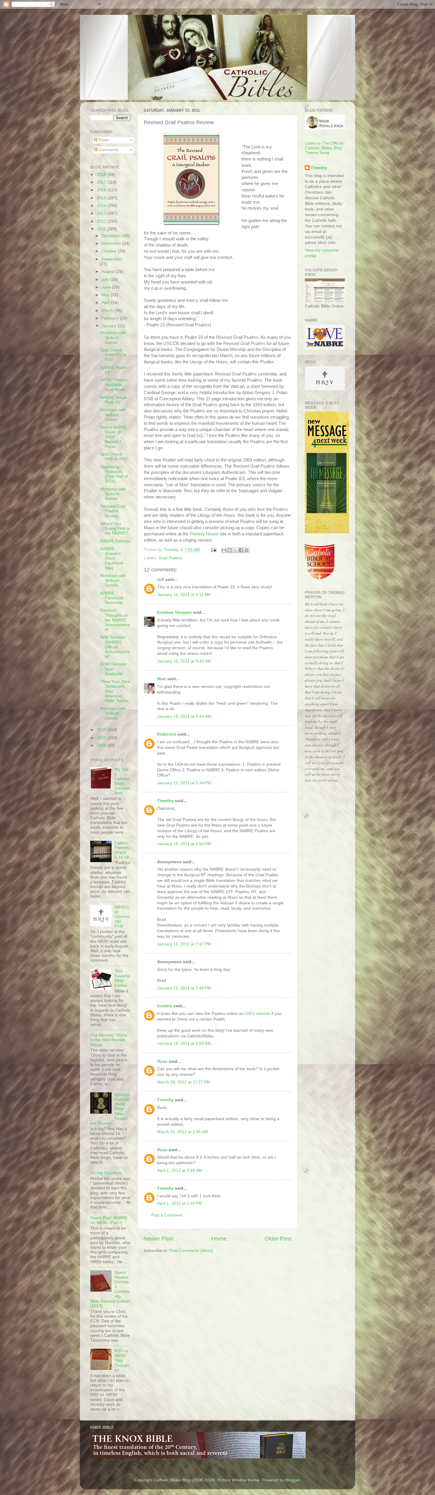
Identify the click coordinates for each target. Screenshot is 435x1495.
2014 (102, 205)
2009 (102, 738)
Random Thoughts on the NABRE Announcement (115, 620)
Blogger (292, 1480)
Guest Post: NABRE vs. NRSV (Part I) (108, 1220)
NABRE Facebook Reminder (111, 598)
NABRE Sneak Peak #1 (113, 399)
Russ (162, 1061)
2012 (102, 221)
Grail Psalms (170, 558)
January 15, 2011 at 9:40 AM (184, 661)
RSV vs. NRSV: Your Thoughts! (122, 1360)
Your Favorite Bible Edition (122, 978)
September (112, 259)
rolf (160, 579)
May (106, 295)
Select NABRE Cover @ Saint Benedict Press (113, 437)
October (110, 251)
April (106, 302)
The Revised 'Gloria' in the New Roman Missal (109, 1040)
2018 (102, 174)
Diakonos (166, 734)
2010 (102, 730)
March (108, 310)
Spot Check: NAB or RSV (114, 456)
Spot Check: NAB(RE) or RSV (113, 355)
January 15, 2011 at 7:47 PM (184, 944)
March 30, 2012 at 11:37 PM (183, 1082)
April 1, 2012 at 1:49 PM (179, 1203)
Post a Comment (167, 1215)
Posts (103, 140)
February (111, 318)
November (112, 243)
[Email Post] (213, 550)
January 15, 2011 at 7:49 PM (184, 988)
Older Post (278, 1238)
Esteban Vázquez (174, 612)
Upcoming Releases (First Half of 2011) (114, 474)
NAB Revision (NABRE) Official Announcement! (115, 647)
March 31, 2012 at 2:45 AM (182, 1132)
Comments (108, 150)
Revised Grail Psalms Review (112, 511)
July (106, 279)
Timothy (165, 800)
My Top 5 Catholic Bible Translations (122, 781)
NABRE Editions (115, 541)
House (204, 534)
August (109, 271)
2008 (102, 745)
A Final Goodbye (105, 1173)
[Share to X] (235, 550)
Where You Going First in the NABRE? (115, 528)
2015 (102, 198)
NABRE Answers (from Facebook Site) (111, 558)
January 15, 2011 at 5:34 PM (184, 783)
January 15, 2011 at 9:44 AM (184, 716)
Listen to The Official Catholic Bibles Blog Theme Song (324, 148)
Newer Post (158, 1238)
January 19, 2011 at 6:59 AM (184, 1043)
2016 (102, 190)
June (107, 287)
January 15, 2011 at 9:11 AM (184, 594)
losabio (164, 1006)
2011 (102, 229)
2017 (102, 182)
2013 (102, 213)
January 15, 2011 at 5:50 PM (184, 844)
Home (219, 1238)
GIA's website (257, 1013)
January (110, 326)
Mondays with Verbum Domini (113, 337)
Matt (161, 679)
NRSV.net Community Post (122, 917)
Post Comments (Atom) (191, 1250)
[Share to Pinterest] (246, 550)
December (112, 236)
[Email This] (224, 550)
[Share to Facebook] (241, 550)
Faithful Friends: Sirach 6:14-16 (122, 850)
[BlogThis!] (230, 550)
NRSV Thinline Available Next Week (114, 385)
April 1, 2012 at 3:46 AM (179, 1170)
